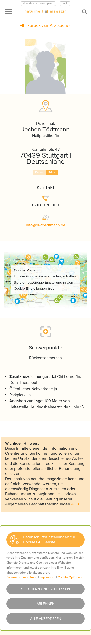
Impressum (47, 577)
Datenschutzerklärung (21, 577)
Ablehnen (46, 604)
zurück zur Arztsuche (48, 25)
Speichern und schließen (45, 589)
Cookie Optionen (70, 577)
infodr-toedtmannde (45, 225)
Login (65, 3)
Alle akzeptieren (45, 618)
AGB (75, 504)
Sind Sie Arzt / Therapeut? (38, 3)
